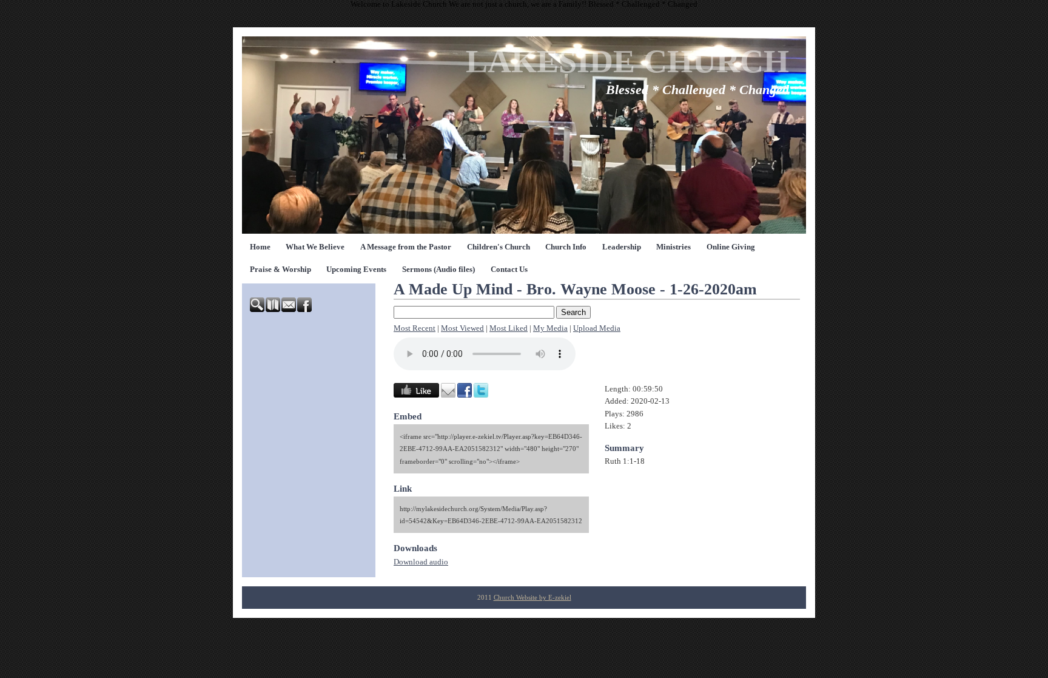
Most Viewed (462, 328)
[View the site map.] (273, 309)
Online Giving (731, 247)
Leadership (621, 247)
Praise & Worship (280, 269)
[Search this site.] (258, 309)
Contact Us (509, 269)
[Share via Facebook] (464, 395)
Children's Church (498, 247)
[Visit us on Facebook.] (305, 309)
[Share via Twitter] (481, 395)
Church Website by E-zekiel (532, 597)
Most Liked (508, 328)
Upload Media (596, 328)
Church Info (565, 247)
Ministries (673, 247)
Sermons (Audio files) (438, 269)
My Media (550, 328)
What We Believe (315, 247)
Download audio (421, 562)
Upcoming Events (356, 269)
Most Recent (414, 328)
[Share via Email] (448, 395)
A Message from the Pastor (405, 247)
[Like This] (416, 395)
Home (260, 247)
